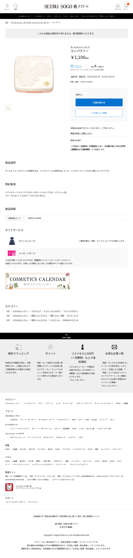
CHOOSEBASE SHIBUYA (13, 479)
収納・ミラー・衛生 (57, 315)
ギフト (49, 16)
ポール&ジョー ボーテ (46, 419)
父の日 (57, 449)
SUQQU (94, 419)
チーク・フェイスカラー (52, 311)
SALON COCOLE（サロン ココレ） (109, 476)
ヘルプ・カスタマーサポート (15, 502)
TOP (6, 22)
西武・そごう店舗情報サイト (15, 476)
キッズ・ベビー (74, 16)
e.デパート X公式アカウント (62, 479)
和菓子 (38, 461)
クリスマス (66, 449)
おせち (90, 449)
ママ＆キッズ (60, 437)
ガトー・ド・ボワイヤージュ (42, 428)
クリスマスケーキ (79, 449)
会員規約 (37, 516)
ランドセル (41, 449)
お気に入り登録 (100, 113)
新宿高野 (66, 428)
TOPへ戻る (66, 337)
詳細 (99, 67)
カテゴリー (10, 399)
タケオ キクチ (48, 437)
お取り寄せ (47, 461)
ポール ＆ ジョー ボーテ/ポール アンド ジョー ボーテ (30, 22)
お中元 (118, 403)
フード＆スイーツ (39, 16)
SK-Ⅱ (112, 419)
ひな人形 (23, 449)
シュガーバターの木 (104, 428)
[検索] (15, 7)
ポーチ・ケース (72, 315)
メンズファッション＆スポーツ (43, 464)
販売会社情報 (50, 516)
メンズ (65, 16)
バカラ (80, 437)
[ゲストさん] (118, 7)
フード (7, 464)
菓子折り (23, 461)
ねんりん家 (90, 428)
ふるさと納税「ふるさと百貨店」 (38, 479)
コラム (8, 457)
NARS (74, 419)
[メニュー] (7, 7)
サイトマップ (32, 502)
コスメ (119, 461)
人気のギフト (58, 461)
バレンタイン (105, 449)
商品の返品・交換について (81, 133)
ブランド (9, 411)
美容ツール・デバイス (39, 315)
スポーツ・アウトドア (84, 403)
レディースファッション (20, 464)
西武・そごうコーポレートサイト (41, 476)
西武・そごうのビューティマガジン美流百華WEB (74, 476)
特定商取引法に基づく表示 (70, 516)
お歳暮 (125, 403)
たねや (74, 428)
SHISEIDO (14, 419)
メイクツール (55, 320)
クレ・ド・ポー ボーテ (28, 419)
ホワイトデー (117, 449)
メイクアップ (36, 311)
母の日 (50, 449)
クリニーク (104, 419)
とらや (81, 428)
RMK (87, 419)
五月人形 (32, 449)
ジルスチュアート (63, 419)
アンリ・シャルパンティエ (19, 428)
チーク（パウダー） (71, 311)
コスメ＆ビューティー (24, 16)
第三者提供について (91, 516)
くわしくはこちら (76, 379)
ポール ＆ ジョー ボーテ (80, 47)
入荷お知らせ (99, 102)
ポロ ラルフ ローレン (17, 437)
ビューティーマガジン (108, 16)
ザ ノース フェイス (34, 437)
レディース (57, 16)
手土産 (31, 461)
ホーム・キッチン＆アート (89, 16)
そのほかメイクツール (70, 320)
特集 (7, 445)
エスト (80, 419)
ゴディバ (57, 428)
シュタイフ (72, 437)
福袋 (96, 449)
